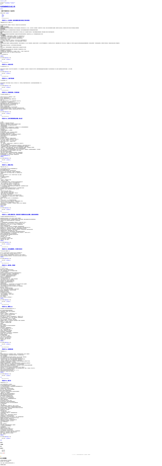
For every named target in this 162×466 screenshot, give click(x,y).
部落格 (3, 15)
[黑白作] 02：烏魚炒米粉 (7, 64)
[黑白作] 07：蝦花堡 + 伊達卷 (8, 265)
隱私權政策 (85, 454)
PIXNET (75, 454)
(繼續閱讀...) (2, 156)
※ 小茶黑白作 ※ (8, 59)
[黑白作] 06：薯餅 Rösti (7, 306)
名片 (2, 16)
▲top (1, 74)
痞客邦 (6, 57)
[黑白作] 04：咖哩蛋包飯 (7, 349)
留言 (7, 57)
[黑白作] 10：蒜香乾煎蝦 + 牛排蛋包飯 (10, 92)
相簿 (2, 14)
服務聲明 (89, 454)
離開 (4, 464)
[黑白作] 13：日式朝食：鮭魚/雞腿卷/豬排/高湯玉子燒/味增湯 (15, 20)
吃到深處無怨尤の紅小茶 (7, 6)
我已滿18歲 (2, 464)
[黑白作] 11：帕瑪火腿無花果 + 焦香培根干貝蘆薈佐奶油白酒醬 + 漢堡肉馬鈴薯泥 (20, 214)
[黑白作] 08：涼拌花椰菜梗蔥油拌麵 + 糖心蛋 (12, 118)
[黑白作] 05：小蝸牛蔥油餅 (8, 78)
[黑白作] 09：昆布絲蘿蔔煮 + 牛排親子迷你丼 (12, 249)
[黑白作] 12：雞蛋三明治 (7, 164)
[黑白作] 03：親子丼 (6, 380)
